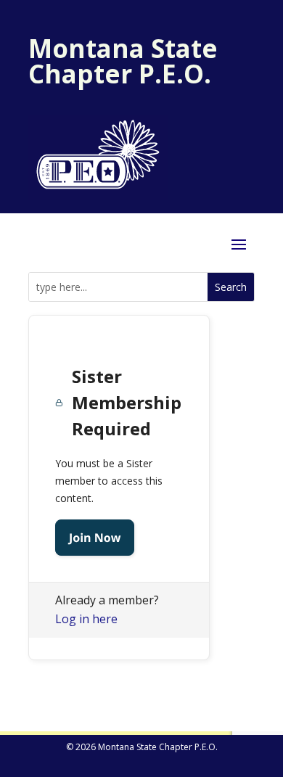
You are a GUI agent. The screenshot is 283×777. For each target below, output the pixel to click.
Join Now (94, 538)
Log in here (86, 619)
